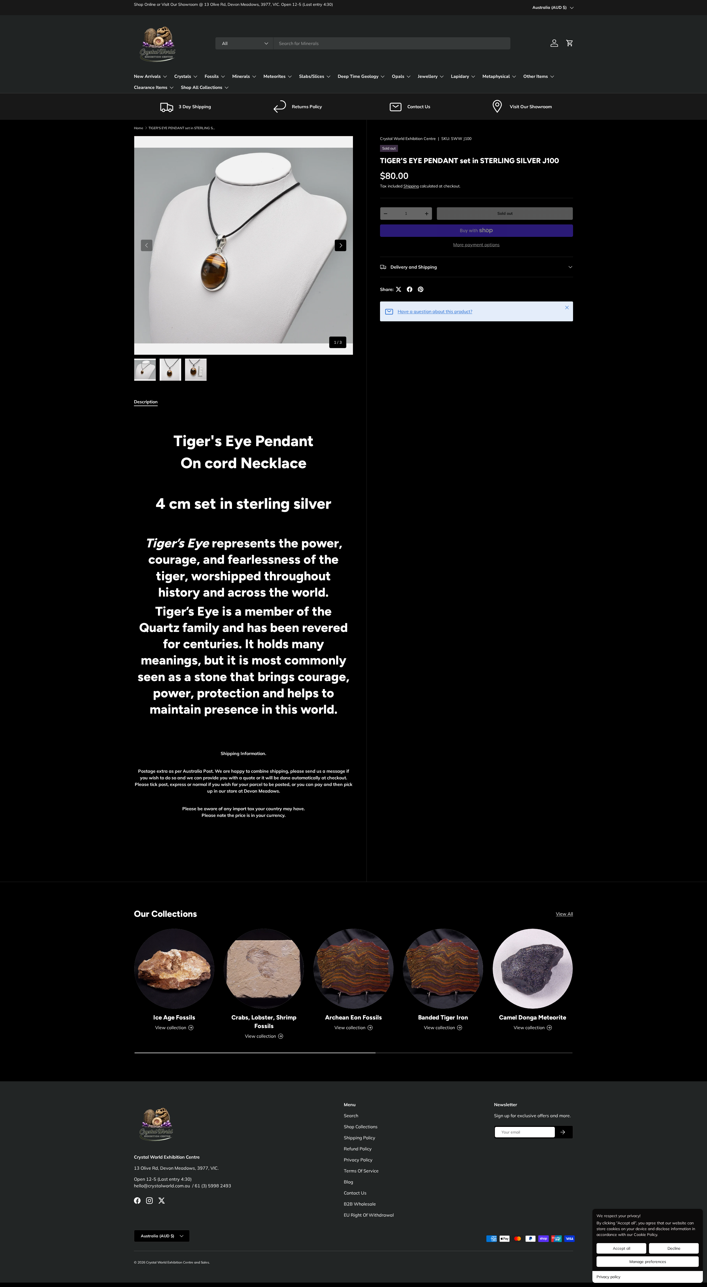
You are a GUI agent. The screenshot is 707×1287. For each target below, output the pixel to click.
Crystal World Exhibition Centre (408, 138)
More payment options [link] (476, 244)
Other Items (535, 76)
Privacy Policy (358, 1159)
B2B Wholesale (360, 1204)
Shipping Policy (359, 1137)
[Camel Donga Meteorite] (533, 969)
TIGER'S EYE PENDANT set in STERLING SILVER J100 (182, 128)
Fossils (212, 76)
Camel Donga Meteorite (532, 1017)
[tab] (146, 402)
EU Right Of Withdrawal (369, 1215)
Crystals (182, 76)
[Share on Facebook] (409, 289)
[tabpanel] (243, 634)
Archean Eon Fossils (353, 1017)
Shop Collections (361, 1126)
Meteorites (274, 76)
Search (351, 1115)
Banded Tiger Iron (443, 1017)
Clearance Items (150, 87)
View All (564, 914)
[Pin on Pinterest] (420, 289)
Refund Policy (358, 1148)
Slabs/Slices (311, 76)
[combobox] (362, 43)
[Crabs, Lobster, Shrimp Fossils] (264, 969)
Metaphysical (496, 76)
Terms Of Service (361, 1171)
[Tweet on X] (398, 289)
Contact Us (355, 1193)
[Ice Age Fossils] (174, 969)
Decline (674, 1248)
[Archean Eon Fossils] (353, 969)
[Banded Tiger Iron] (443, 969)
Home (138, 128)
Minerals (241, 76)
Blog (348, 1182)
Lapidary (460, 76)
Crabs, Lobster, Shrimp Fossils (263, 1022)
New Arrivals (147, 76)
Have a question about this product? (435, 311)
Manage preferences (647, 1261)
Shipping (411, 186)
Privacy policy (608, 1276)
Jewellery (427, 76)
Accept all (621, 1248)
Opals (398, 76)
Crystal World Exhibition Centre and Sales (177, 1262)
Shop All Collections (201, 87)
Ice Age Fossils (174, 1017)
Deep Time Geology (358, 76)
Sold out (505, 213)
